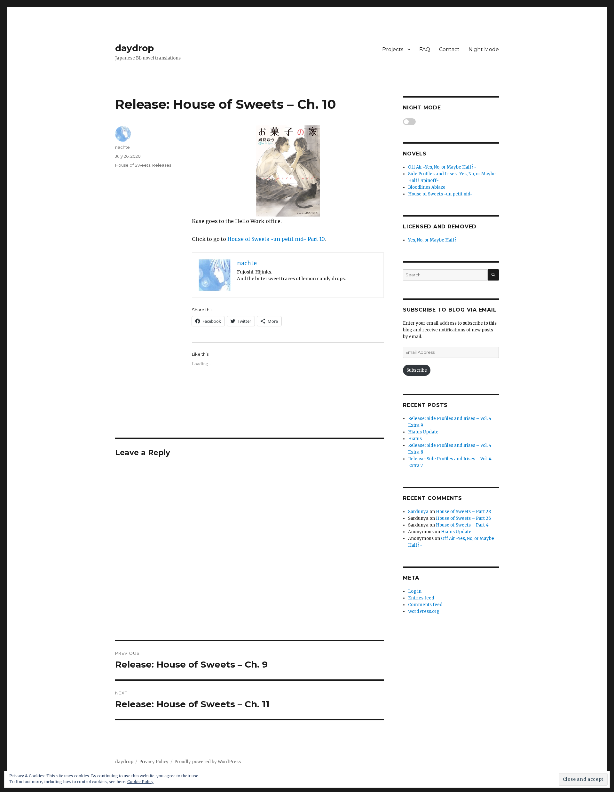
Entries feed (421, 598)
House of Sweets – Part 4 (462, 525)
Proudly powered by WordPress (207, 761)
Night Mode (483, 49)
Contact (449, 49)
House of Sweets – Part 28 (463, 511)
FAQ (424, 49)
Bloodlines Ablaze (426, 187)
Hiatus (415, 438)
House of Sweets (132, 165)
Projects (392, 49)
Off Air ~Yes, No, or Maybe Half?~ (442, 167)
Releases (161, 165)
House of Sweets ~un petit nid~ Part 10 (276, 239)
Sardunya (418, 511)
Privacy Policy (154, 761)
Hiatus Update (423, 432)
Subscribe (416, 370)
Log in (414, 591)
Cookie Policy (140, 781)
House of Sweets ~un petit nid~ (440, 194)
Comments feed (425, 604)
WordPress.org (423, 611)
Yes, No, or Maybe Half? (432, 240)
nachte (122, 147)
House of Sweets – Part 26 (463, 518)
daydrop (134, 48)
